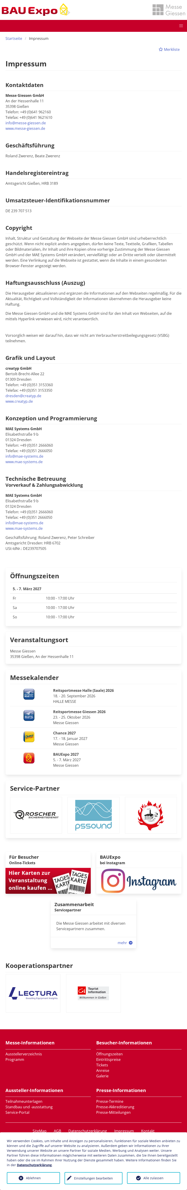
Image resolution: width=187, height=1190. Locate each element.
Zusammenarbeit (74, 904)
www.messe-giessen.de (25, 128)
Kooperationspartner (39, 965)
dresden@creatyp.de (23, 395)
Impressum (124, 1130)
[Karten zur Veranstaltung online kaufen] (48, 880)
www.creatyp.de (19, 401)
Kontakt (148, 1130)
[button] (181, 26)
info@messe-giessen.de (25, 122)
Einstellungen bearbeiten (93, 1178)
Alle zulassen (153, 1178)
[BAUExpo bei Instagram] (139, 880)
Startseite (13, 38)
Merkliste (171, 49)
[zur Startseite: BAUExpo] (36, 10)
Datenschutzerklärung (87, 1130)
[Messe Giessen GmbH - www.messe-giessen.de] (169, 10)
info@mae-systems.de (24, 456)
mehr (123, 942)
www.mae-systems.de (24, 461)
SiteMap (40, 1130)
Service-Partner (35, 788)
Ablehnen (33, 1178)
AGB (57, 1130)
